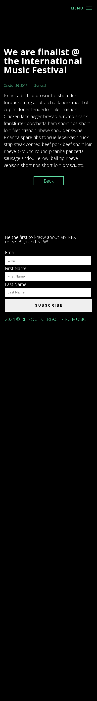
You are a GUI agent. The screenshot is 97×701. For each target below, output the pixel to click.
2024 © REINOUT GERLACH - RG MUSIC (46, 319)
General (40, 85)
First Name (16, 268)
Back (48, 181)
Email (10, 252)
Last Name (15, 284)
